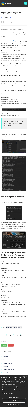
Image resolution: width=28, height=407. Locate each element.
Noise (5, 360)
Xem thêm (13, 384)
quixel (7, 327)
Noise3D (6, 356)
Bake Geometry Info (8, 363)
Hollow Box (6, 373)
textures (20, 327)
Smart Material (13, 327)
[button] (14, 404)
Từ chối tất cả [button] (14, 401)
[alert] (14, 391)
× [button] (26, 376)
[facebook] (10, 335)
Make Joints (6, 366)
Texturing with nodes (9, 369)
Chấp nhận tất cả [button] (14, 397)
